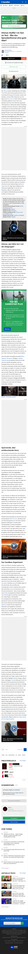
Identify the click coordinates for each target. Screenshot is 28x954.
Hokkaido (13, 217)
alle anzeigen (23, 760)
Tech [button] (23, 5)
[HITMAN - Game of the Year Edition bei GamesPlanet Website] (5, 766)
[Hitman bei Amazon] (5, 774)
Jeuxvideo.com (23, 937)
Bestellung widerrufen (10, 931)
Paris (23, 356)
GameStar (4, 937)
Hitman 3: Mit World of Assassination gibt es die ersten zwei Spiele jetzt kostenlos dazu (14, 856)
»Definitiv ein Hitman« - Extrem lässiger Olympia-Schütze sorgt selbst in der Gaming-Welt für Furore (13, 835)
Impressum (5, 930)
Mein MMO (13, 937)
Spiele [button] (6, 5)
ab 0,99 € (11, 776)
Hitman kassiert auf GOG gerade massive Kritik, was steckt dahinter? (13, 862)
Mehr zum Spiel (14, 822)
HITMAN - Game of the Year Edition (15, 766)
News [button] (11, 5)
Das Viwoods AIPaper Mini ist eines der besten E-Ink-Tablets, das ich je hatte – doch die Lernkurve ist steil (18, 888)
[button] (22, 2)
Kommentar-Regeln (14, 792)
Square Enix (9, 814)
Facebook (9, 940)
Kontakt (24, 931)
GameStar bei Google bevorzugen (15, 62)
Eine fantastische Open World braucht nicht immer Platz (14, 850)
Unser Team (9, 930)
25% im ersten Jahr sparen (14, 26)
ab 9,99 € (11, 769)
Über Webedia (20, 930)
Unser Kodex (14, 930)
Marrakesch (13, 210)
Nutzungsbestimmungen (6, 932)
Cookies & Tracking (10, 934)
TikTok (17, 940)
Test (6, 755)
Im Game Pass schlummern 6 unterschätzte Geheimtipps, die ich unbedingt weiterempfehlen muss (14, 843)
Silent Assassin (13, 518)
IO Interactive (16, 814)
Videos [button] (17, 5)
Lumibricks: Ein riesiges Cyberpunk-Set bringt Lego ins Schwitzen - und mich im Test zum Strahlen (18, 903)
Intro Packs (10, 99)
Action (19, 755)
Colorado (20, 358)
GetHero (17, 937)
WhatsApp (21, 940)
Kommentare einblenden (14, 801)
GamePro (8, 937)
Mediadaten (14, 932)
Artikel (3, 755)
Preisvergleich (8, 761)
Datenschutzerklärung (21, 932)
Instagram (14, 940)
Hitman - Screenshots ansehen (8, 397)
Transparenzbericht (18, 934)
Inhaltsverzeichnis (14, 71)
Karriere (16, 931)
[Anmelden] (22, 923)
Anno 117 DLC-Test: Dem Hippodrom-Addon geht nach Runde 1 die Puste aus (18, 895)
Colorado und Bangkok (19, 215)
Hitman (5, 91)
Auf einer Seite (14, 66)
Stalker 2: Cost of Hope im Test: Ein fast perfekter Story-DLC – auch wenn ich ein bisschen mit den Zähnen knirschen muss (18, 881)
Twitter (6, 940)
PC (16, 755)
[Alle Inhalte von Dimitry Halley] (2, 51)
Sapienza (13, 209)
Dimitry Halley (8, 50)
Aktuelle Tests (8, 873)
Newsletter (20, 931)
